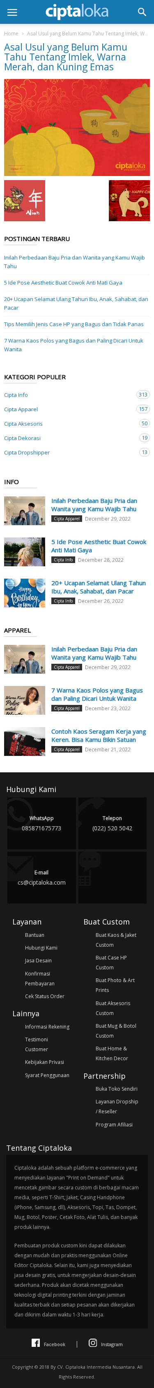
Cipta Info (68, 395)
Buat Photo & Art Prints (115, 985)
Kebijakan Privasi (44, 1062)
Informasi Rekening (47, 1026)
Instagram (112, 1344)
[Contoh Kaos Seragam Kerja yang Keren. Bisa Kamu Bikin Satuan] (24, 741)
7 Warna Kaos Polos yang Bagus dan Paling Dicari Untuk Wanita (73, 345)
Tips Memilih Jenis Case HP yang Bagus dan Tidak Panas (74, 324)
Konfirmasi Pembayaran (40, 978)
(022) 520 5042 (112, 823)
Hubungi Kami (41, 947)
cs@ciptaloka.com (42, 877)
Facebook (54, 1344)
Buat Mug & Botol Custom (116, 1030)
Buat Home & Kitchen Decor (112, 1053)
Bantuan (34, 935)
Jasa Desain (38, 960)
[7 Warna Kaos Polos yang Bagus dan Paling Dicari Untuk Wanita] (24, 700)
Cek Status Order (44, 996)
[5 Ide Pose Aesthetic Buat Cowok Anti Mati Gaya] (24, 552)
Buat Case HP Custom (111, 962)
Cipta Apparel (68, 409)
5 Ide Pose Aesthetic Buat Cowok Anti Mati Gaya (63, 282)
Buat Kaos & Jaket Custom (116, 940)
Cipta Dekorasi (68, 438)
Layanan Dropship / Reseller (117, 1106)
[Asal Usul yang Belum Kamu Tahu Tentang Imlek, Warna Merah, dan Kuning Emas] (77, 127)
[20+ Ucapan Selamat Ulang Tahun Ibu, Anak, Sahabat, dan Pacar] (24, 593)
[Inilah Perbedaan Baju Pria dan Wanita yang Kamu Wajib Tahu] (24, 510)
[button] (142, 12)
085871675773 (41, 823)
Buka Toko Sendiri (117, 1088)
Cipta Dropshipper (68, 452)
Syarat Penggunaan (47, 1075)
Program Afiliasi (114, 1124)
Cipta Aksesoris (68, 423)
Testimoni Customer (36, 1044)
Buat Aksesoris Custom (113, 1008)
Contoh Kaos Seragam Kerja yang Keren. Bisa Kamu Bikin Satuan (98, 735)
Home (11, 33)
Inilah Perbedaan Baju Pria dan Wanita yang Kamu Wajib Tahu (74, 262)
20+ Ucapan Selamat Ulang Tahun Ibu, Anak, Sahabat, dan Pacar (76, 303)
